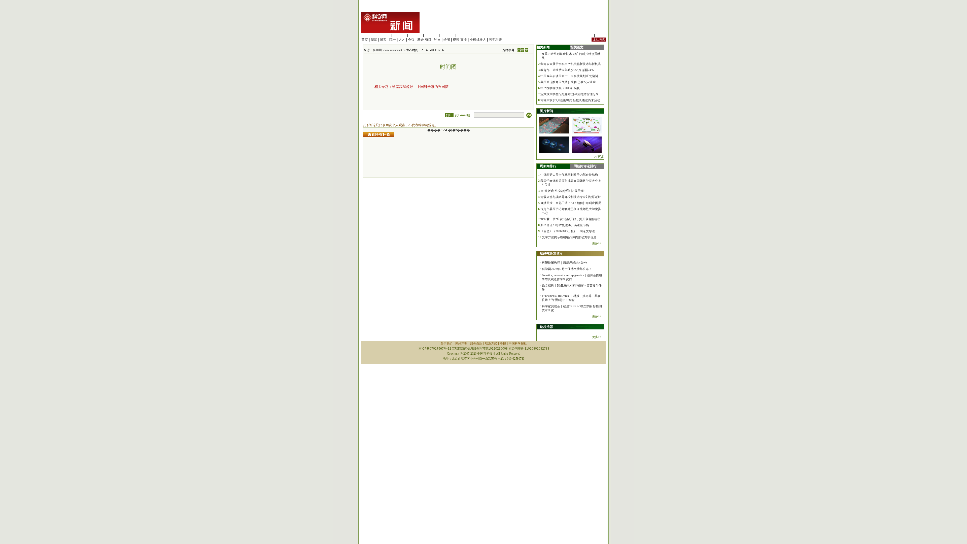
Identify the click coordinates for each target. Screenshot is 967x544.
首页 (364, 40)
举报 (503, 343)
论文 (437, 40)
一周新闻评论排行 (583, 166)
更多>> (597, 243)
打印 (449, 115)
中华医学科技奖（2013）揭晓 (560, 88)
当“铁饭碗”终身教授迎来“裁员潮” (562, 191)
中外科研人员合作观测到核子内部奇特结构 (569, 175)
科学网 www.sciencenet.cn (389, 50)
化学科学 (399, 35)
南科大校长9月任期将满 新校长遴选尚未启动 (570, 100)
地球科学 (447, 35)
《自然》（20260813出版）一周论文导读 (567, 231)
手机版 (601, 35)
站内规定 (586, 35)
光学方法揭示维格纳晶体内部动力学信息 (569, 237)
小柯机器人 (478, 40)
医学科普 (495, 40)
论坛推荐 (546, 327)
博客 (383, 40)
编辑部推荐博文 (551, 254)
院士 (392, 40)
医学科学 (383, 35)
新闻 (374, 40)
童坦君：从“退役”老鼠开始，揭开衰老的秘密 (570, 219)
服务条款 (476, 343)
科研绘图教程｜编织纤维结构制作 (564, 262)
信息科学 (431, 35)
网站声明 (461, 343)
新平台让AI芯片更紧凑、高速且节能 (564, 225)
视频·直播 (460, 40)
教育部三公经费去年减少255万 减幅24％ (567, 70)
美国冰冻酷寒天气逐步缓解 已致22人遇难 (568, 82)
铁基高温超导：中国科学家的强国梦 (420, 87)
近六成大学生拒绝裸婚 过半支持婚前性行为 (569, 94)
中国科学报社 (518, 343)
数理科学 (463, 35)
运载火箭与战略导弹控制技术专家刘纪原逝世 (570, 197)
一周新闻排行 (546, 166)
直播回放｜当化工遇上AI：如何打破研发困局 (570, 203)
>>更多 (599, 157)
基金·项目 (424, 40)
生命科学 (367, 35)
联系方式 (491, 343)
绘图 (446, 40)
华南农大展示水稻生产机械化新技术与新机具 (570, 64)
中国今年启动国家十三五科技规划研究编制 (569, 76)
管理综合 (479, 35)
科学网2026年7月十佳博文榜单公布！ (567, 269)
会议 (411, 40)
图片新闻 (546, 111)
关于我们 (446, 343)
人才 (402, 40)
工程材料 (415, 35)
